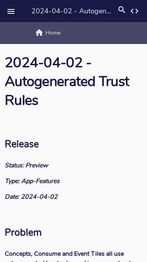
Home (47, 32)
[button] (11, 11)
